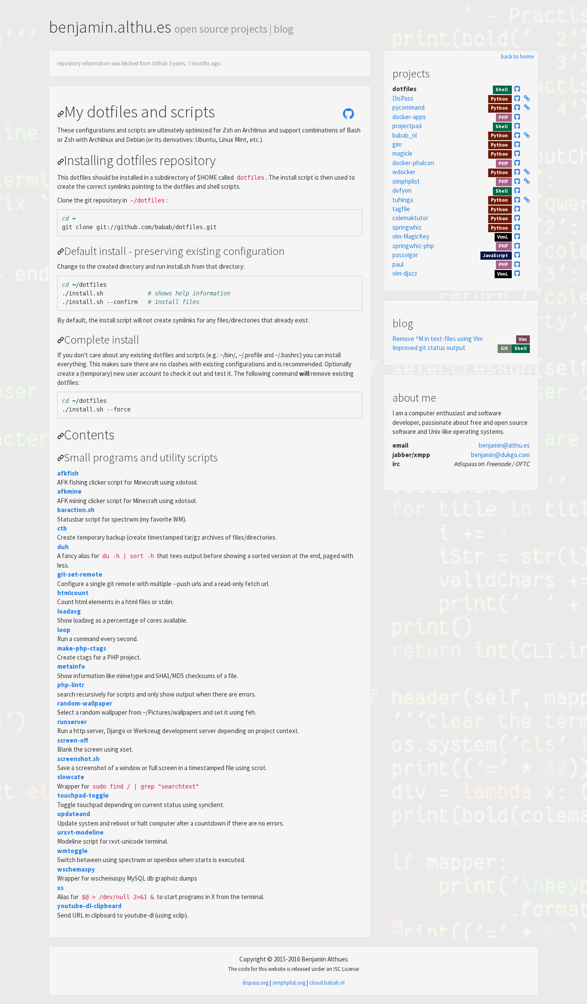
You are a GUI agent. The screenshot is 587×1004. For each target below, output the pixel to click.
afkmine (69, 491)
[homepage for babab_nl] (527, 135)
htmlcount (73, 593)
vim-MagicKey (410, 236)
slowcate (70, 777)
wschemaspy (76, 869)
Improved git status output (428, 348)
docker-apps (409, 117)
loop (63, 630)
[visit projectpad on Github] (517, 126)
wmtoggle (72, 851)
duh (63, 547)
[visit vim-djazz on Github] (517, 273)
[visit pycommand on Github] (517, 107)
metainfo (71, 666)
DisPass (402, 98)
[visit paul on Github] (517, 264)
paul (398, 264)
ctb (62, 528)
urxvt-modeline (80, 832)
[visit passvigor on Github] (517, 255)
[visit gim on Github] (517, 144)
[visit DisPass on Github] (517, 98)
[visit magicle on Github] (517, 153)
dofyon (402, 190)
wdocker (404, 172)
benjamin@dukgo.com (500, 455)
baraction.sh (76, 510)
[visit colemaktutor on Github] (517, 218)
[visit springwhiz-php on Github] (517, 246)
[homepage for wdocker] (527, 172)
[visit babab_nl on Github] (517, 135)
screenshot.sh (78, 759)
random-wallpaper (84, 703)
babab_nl (404, 135)
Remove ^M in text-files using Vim (437, 339)
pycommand (408, 107)
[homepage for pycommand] (527, 107)
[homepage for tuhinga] (527, 200)
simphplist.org (289, 982)
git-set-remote (79, 574)
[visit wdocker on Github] (517, 172)
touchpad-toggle (83, 795)
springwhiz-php (413, 246)
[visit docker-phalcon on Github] (517, 163)
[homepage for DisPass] (527, 98)
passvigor (405, 255)
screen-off (72, 740)
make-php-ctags (81, 648)
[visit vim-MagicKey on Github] (517, 236)
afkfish (68, 473)
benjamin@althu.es (504, 445)
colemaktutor (410, 218)
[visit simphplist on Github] (517, 181)
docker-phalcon (413, 163)
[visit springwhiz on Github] (517, 227)
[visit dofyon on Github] (517, 190)
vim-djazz (404, 273)
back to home (517, 56)
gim (397, 144)
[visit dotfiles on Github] (348, 114)
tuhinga (402, 200)
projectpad (407, 126)
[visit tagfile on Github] (517, 209)
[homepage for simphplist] (527, 181)
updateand (73, 814)
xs (60, 888)
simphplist (406, 181)
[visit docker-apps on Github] (517, 117)
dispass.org (255, 982)
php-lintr (70, 685)
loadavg (69, 611)
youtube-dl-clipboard (89, 906)
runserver (72, 722)
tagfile (401, 209)
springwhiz (407, 227)
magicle (402, 153)
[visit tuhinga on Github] (517, 200)
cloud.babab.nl (327, 982)
